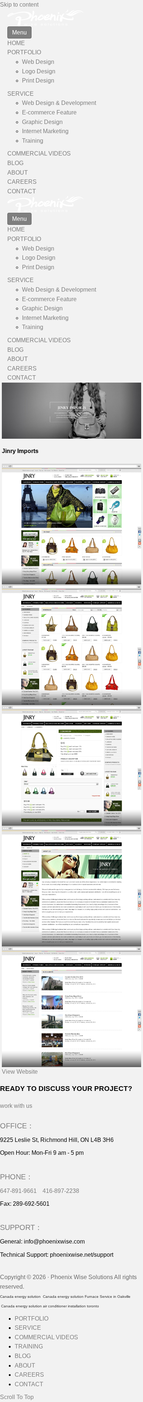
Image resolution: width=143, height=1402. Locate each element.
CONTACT (21, 191)
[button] (20, 1072)
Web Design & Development (59, 103)
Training (32, 141)
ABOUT (17, 172)
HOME (16, 43)
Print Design (38, 80)
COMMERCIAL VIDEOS (39, 153)
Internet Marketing (45, 131)
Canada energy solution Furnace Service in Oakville (87, 1297)
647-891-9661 (18, 1191)
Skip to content (19, 4)
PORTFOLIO (24, 52)
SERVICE (20, 94)
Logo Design (38, 71)
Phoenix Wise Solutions (82, 1277)
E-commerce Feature (49, 112)
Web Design (38, 62)
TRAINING (29, 1346)
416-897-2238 (61, 1191)
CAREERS (22, 182)
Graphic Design (42, 122)
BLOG (15, 163)
